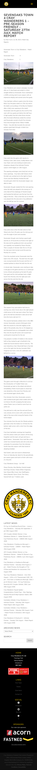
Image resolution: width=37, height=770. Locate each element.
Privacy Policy (21, 765)
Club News (18, 690)
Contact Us (18, 694)
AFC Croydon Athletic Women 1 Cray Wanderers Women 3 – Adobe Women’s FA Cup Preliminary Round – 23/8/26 (17, 536)
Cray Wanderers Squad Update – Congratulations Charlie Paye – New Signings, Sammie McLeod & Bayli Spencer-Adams (18, 592)
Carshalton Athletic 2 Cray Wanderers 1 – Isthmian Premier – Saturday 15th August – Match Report (17, 602)
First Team (18, 683)
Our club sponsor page (18, 744)
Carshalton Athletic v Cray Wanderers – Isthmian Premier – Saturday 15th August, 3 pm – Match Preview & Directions (18, 610)
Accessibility (22, 767)
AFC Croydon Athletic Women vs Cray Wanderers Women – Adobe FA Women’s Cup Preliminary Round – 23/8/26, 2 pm (18, 554)
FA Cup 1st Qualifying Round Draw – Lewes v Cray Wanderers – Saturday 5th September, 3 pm (18, 528)
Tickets (18, 687)
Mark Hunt (9, 40)
